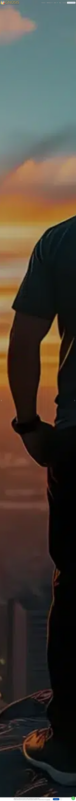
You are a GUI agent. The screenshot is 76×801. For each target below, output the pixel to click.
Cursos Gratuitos (71, 2)
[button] (1, 400)
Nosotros (43, 2)
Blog (60, 2)
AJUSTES (48, 799)
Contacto (64, 2)
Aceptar (56, 799)
